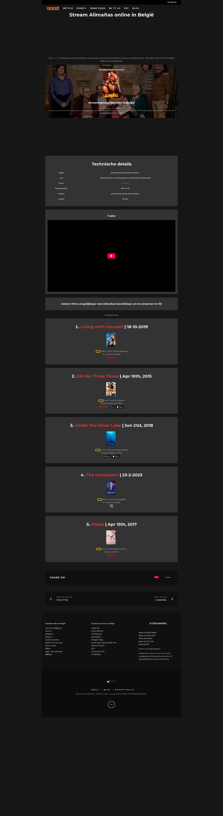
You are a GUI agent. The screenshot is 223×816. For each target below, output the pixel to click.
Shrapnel (161, 600)
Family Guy (95, 628)
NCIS (93, 648)
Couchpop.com (144, 656)
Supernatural (96, 637)
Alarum (48, 648)
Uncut (95, 690)
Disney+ (81, 8)
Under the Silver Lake (98, 425)
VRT (126, 8)
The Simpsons (96, 634)
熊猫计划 (48, 654)
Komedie (56, 58)
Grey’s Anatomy (97, 631)
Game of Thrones (98, 645)
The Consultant (102, 474)
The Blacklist (96, 654)
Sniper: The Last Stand (53, 651)
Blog (136, 8)
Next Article (161, 597)
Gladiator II (49, 634)
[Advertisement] (111, 37)
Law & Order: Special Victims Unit (103, 643)
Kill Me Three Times (98, 376)
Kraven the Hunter (52, 640)
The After (62, 600)
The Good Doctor (98, 651)
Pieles (97, 524)
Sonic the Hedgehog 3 (53, 628)
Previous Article (64, 597)
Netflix (68, 8)
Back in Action (50, 645)
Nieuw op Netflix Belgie (147, 632)
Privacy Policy (124, 690)
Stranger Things (97, 640)
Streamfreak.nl (144, 659)
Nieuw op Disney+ (145, 638)
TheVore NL (143, 653)
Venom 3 (48, 631)
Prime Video (97, 8)
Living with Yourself (101, 326)
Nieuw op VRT (144, 644)
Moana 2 (48, 637)
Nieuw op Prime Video (147, 635)
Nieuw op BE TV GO (146, 641)
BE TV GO (115, 8)
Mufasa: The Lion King (53, 643)
